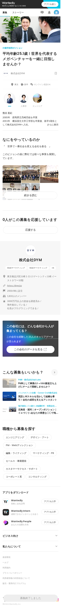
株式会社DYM (30, 259)
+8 (53, 268)
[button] (32, 492)
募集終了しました (30, 598)
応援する (30, 230)
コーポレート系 (14, 476)
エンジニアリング (15, 437)
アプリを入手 (50, 501)
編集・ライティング (16, 453)
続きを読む (30, 195)
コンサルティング (37, 476)
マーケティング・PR (43, 453)
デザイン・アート (40, 437)
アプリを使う (50, 4)
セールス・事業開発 (16, 461)
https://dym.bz (14, 285)
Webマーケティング (16, 268)
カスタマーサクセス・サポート (22, 468)
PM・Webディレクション (19, 445)
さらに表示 (52, 124)
